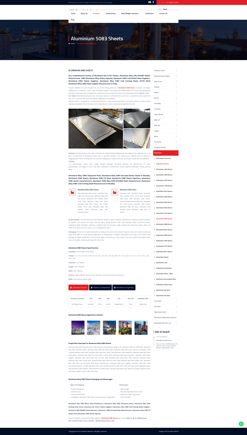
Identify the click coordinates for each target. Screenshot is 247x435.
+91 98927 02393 (172, 2)
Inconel (156, 87)
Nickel (156, 98)
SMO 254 (157, 125)
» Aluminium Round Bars (163, 268)
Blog (72, 19)
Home (73, 13)
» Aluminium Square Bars (163, 284)
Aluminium (158, 153)
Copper (156, 131)
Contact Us (163, 13)
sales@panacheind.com (164, 340)
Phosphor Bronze (160, 147)
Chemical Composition (101, 287)
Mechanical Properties (125, 287)
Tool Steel (157, 301)
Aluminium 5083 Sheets (126, 88)
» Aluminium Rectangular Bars (165, 279)
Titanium (157, 109)
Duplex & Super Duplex (162, 76)
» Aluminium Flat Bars (162, 290)
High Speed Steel (160, 312)
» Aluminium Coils (160, 263)
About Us (84, 13)
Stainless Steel (159, 70)
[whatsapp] (241, 424)
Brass (156, 136)
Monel (156, 92)
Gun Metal (157, 142)
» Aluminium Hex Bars (162, 295)
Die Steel (157, 306)
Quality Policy (111, 13)
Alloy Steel (158, 81)
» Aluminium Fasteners (162, 158)
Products (96, 13)
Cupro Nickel (158, 114)
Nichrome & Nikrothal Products (165, 317)
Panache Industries (87, 431)
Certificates (149, 13)
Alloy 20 (156, 120)
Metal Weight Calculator (130, 13)
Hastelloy (157, 103)
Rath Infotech (174, 431)
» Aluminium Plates (161, 257)
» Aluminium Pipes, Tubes (163, 273)
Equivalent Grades (80, 287)
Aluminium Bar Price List (162, 323)
